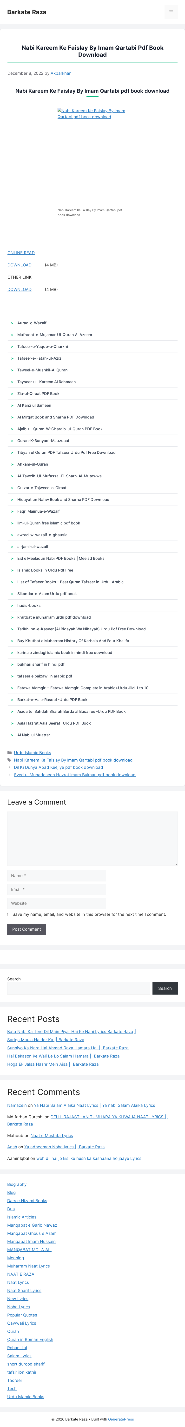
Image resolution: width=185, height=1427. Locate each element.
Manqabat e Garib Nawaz (32, 1225)
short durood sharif (26, 1364)
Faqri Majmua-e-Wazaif (38, 511)
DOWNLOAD (19, 265)
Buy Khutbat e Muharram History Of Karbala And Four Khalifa (73, 640)
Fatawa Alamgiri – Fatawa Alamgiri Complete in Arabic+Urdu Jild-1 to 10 (82, 687)
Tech (12, 1388)
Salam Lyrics (19, 1355)
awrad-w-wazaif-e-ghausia (42, 534)
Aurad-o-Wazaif (31, 322)
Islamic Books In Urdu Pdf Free (45, 570)
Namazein (17, 1105)
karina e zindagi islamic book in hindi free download (64, 652)
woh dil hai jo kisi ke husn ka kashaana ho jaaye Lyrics (88, 1158)
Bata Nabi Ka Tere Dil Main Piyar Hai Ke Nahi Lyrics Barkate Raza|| (71, 1031)
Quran (13, 1331)
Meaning (15, 1257)
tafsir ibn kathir (21, 1372)
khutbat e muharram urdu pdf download (54, 617)
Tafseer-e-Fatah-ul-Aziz (39, 358)
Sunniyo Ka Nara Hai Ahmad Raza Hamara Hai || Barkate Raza (68, 1048)
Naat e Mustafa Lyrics (52, 1135)
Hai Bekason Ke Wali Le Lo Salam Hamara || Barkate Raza (63, 1056)
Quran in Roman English (30, 1339)
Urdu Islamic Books (32, 752)
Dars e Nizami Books (27, 1200)
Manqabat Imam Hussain (31, 1241)
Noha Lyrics (18, 1306)
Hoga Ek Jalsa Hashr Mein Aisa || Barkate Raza (53, 1064)
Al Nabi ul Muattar (33, 734)
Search (14, 979)
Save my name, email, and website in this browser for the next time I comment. (89, 914)
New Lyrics (17, 1298)
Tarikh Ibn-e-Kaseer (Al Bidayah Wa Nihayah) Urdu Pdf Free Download (81, 629)
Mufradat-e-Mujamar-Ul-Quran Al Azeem (54, 334)
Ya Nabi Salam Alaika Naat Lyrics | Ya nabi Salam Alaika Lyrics (94, 1105)
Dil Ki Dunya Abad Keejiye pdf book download (58, 767)
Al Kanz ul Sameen (34, 405)
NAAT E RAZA (20, 1274)
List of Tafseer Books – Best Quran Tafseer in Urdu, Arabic (70, 581)
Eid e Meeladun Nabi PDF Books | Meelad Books (61, 558)
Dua (11, 1208)
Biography (16, 1184)
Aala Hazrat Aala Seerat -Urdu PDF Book (54, 723)
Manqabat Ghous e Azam (32, 1233)
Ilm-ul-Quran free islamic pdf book (48, 523)
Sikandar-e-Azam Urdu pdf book (47, 593)
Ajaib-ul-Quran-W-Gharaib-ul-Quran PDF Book (60, 428)
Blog (11, 1192)
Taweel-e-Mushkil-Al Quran (42, 370)
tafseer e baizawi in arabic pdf (44, 676)
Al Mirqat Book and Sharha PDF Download (55, 417)
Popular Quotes (22, 1315)
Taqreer (14, 1380)
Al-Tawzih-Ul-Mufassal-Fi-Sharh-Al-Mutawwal (60, 476)
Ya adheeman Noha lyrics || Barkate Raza (64, 1146)
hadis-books (29, 605)
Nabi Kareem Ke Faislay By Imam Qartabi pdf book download (73, 760)
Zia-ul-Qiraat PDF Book (38, 393)
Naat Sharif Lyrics (24, 1290)
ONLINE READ (21, 252)
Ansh (12, 1146)
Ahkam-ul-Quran (32, 464)
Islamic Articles (21, 1217)
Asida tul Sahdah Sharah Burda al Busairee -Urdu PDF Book (71, 711)
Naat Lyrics (18, 1282)
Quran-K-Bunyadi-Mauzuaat (43, 440)
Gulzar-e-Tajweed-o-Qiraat (41, 487)
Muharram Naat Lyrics (28, 1266)
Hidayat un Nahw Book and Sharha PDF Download (63, 499)
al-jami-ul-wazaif (32, 546)
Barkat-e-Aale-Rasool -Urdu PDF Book (52, 699)
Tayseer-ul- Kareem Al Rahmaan (46, 381)
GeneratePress (121, 1419)
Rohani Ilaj (17, 1347)
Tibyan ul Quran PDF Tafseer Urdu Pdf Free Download (66, 452)
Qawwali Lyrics (21, 1323)
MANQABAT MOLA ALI (29, 1249)
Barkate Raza (26, 12)
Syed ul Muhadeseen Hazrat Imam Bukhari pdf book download (75, 774)
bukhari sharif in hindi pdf (41, 664)
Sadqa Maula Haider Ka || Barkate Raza (45, 1039)
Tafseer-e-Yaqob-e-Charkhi (42, 346)
